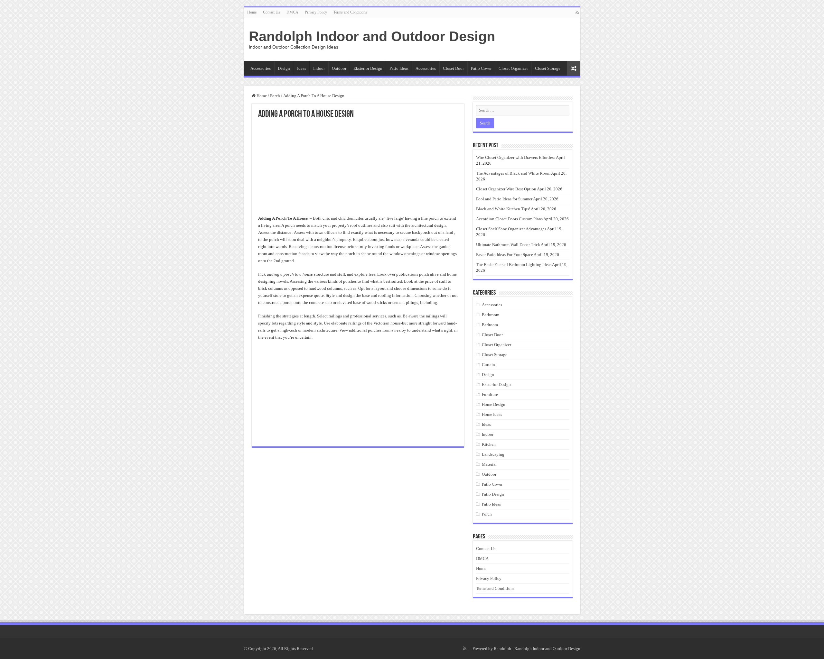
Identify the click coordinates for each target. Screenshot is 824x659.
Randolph (502, 648)
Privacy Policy (316, 12)
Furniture (490, 394)
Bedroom (490, 324)
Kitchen (489, 444)
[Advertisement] (358, 167)
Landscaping (493, 454)
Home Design (493, 404)
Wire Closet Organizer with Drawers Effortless (515, 157)
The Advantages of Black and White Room (513, 173)
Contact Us (271, 12)
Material (489, 464)
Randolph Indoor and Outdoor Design (372, 36)
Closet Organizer (513, 68)
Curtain (488, 364)
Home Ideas (492, 414)
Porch (275, 95)
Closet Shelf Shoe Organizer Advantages (511, 228)
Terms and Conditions (350, 12)
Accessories (260, 68)
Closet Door (453, 68)
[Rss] (577, 12)
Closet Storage (547, 68)
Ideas (301, 68)
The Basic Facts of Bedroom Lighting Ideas (513, 264)
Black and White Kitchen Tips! (503, 208)
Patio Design (493, 494)
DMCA (292, 12)
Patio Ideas (398, 68)
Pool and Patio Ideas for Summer (504, 199)
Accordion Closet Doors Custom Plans (509, 218)
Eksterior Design (367, 68)
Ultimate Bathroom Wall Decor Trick (508, 244)
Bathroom (490, 314)
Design (284, 68)
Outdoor (339, 68)
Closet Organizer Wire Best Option (506, 189)
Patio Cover (481, 68)
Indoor (319, 68)
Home (252, 12)
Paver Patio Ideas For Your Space (504, 254)
